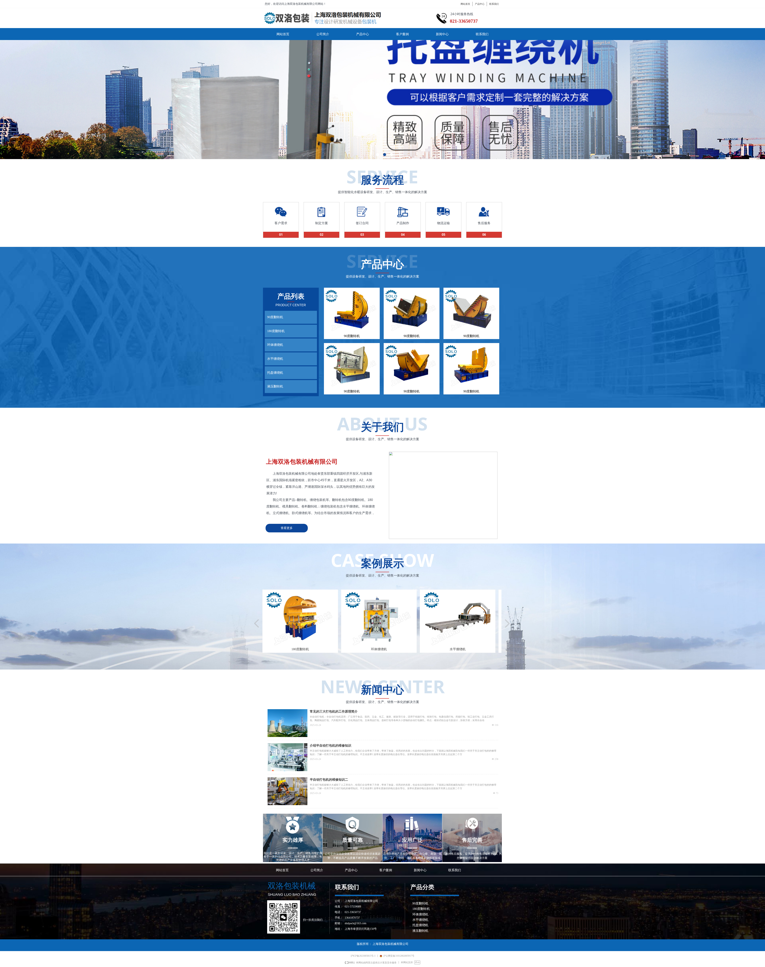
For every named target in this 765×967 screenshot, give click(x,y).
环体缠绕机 (275, 344)
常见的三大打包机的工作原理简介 (334, 711)
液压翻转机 (275, 386)
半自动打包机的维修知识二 (329, 779)
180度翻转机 (276, 331)
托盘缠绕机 (275, 372)
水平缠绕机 (275, 358)
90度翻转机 (275, 317)
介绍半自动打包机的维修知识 (330, 745)
